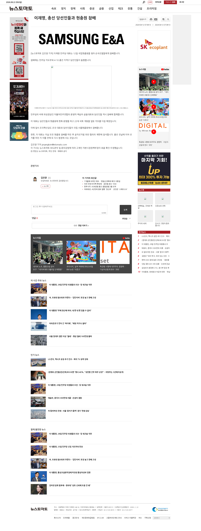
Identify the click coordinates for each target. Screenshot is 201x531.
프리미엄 (152, 8)
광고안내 (75, 518)
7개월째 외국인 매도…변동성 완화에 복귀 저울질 (102, 181)
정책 (72, 8)
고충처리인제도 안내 (113, 518)
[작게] (168, 19)
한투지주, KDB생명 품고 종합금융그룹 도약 (100, 186)
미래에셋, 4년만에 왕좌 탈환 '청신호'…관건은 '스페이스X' (105, 189)
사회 (82, 8)
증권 (92, 8)
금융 (101, 8)
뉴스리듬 (142, 69)
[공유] (155, 19)
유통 (130, 8)
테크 (120, 8)
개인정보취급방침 (88, 518)
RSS (140, 518)
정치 (63, 8)
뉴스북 (46, 186)
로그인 (181, 2)
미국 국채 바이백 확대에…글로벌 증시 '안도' (100, 184)
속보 (53, 8)
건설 (139, 8)
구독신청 (147, 518)
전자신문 (158, 2)
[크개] (163, 19)
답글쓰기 (143, 19)
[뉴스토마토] (21, 9)
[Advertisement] (182, 50)
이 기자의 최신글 (89, 178)
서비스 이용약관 (130, 518)
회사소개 (57, 518)
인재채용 (66, 518)
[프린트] (151, 19)
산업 (111, 8)
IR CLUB (100, 518)
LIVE (150, 2)
